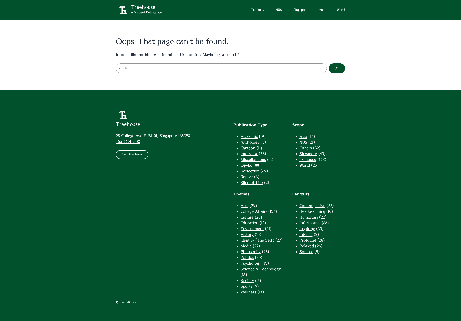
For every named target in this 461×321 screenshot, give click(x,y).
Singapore (308, 154)
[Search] (337, 68)
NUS (303, 142)
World (304, 165)
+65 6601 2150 (128, 142)
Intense (306, 235)
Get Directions (132, 154)
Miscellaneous (253, 160)
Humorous (308, 217)
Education (249, 223)
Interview (249, 154)
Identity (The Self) (257, 240)
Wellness (248, 292)
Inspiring (307, 229)
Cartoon (248, 148)
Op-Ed (246, 165)
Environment (252, 229)
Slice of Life (252, 183)
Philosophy (251, 252)
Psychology (251, 263)
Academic (249, 137)
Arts (244, 206)
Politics (247, 258)
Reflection (250, 171)
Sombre (306, 252)
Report (247, 177)
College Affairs (254, 211)
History (247, 235)
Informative (310, 223)
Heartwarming (312, 211)
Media (246, 246)
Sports (246, 286)
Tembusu (307, 160)
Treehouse (128, 124)
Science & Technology (261, 269)
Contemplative (312, 206)
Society (247, 281)
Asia (303, 137)
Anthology (250, 142)
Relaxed (306, 246)
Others (305, 148)
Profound (307, 240)
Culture (247, 217)
